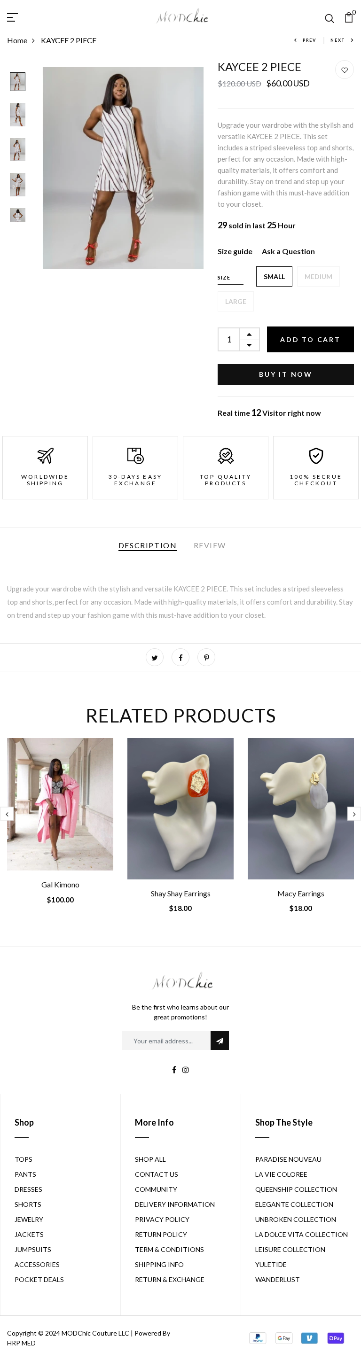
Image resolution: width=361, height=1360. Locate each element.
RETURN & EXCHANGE (169, 1279)
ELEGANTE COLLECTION (294, 1204)
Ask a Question (288, 251)
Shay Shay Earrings (181, 893)
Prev (309, 40)
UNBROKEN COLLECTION (295, 1219)
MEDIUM (318, 276)
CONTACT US (156, 1174)
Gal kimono (60, 884)
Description (147, 545)
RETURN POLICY (161, 1234)
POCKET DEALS (39, 1279)
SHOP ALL (150, 1159)
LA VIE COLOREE (281, 1174)
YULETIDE (271, 1264)
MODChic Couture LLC (95, 1333)
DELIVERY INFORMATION (175, 1204)
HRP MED (21, 1343)
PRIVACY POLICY (162, 1219)
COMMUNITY (156, 1189)
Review (210, 545)
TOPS (23, 1159)
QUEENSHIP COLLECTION (296, 1189)
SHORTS (28, 1204)
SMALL (274, 276)
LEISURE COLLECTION (290, 1249)
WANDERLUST (277, 1279)
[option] (17, 82)
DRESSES (28, 1189)
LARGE (235, 301)
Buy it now (286, 374)
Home (17, 40)
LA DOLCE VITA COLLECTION (301, 1234)
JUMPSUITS (33, 1249)
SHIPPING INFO (159, 1264)
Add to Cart (310, 339)
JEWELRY (29, 1219)
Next (337, 40)
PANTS (25, 1174)
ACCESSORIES (37, 1264)
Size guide (235, 251)
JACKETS (29, 1234)
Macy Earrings (300, 893)
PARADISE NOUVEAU (288, 1159)
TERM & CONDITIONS (169, 1249)
